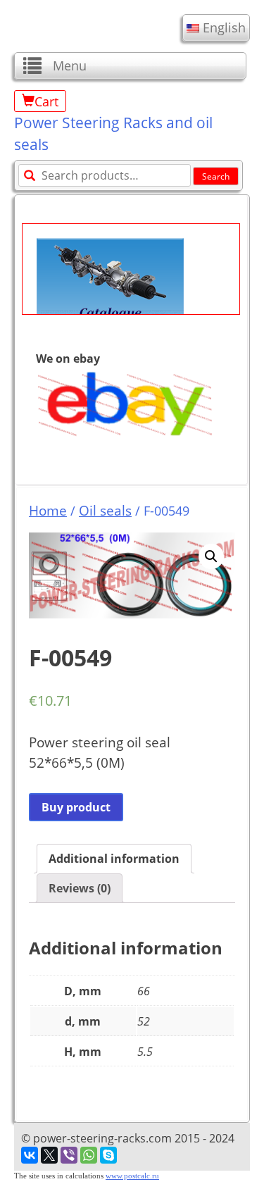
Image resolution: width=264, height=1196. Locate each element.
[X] (49, 1155)
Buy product (76, 807)
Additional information (114, 858)
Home (48, 510)
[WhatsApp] (88, 1155)
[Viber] (69, 1155)
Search (216, 176)
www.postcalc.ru (132, 1176)
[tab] (114, 858)
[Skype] (108, 1155)
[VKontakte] (29, 1155)
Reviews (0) (80, 888)
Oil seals (105, 510)
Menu (70, 65)
